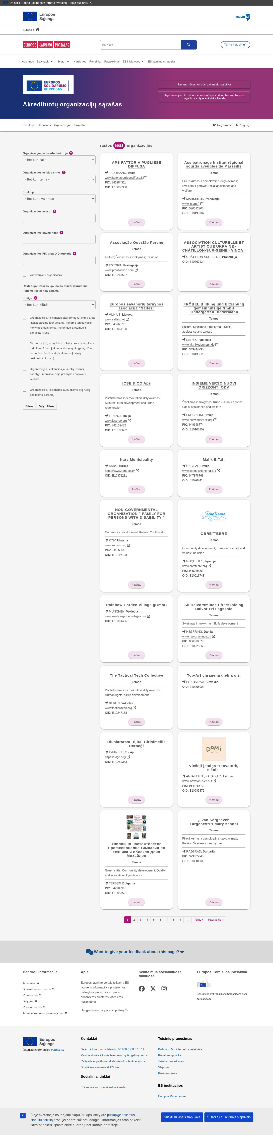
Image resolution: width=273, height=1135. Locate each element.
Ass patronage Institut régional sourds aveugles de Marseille (213, 165)
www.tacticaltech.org (118, 708)
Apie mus (29, 983)
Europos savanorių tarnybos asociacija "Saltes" (136, 306)
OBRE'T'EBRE (214, 534)
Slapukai (163, 1067)
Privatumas (30, 995)
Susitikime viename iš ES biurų (101, 1067)
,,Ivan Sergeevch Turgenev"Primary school (214, 822)
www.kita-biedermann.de (198, 344)
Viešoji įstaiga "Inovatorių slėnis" (214, 768)
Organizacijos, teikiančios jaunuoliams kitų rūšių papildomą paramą (60, 390)
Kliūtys (27, 298)
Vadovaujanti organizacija (46, 275)
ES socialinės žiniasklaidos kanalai (103, 1087)
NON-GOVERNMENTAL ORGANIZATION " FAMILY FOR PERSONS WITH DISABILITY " (136, 514)
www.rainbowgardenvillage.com (125, 616)
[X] (154, 988)
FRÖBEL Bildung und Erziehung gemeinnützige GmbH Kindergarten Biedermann (213, 308)
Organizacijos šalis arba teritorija (45, 153)
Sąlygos (28, 1001)
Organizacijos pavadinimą (40, 232)
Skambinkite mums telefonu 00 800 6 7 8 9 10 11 (112, 1049)
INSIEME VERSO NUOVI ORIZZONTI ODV (214, 385)
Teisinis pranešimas (175, 1039)
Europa (27, 29)
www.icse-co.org (116, 420)
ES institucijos (170, 1085)
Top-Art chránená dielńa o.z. (214, 675)
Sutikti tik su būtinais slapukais (229, 1117)
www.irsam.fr (190, 203)
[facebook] (142, 988)
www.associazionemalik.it (199, 470)
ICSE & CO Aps (136, 383)
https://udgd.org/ (115, 757)
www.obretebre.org (194, 566)
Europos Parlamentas (172, 1096)
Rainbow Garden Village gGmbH (136, 605)
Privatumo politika (169, 1055)
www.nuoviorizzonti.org (197, 419)
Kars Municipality (136, 460)
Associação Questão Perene (136, 243)
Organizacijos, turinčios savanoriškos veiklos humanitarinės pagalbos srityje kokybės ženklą (204, 96)
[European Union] (39, 1045)
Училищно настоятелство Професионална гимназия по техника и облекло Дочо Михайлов (136, 850)
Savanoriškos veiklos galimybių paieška (204, 84)
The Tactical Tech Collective (136, 675)
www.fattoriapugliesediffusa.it (123, 177)
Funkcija (29, 192)
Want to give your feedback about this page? (136, 952)
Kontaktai (89, 1039)
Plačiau (136, 222)
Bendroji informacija (40, 972)
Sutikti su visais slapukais (182, 1117)
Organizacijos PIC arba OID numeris (47, 253)
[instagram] (164, 988)
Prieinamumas (32, 1007)
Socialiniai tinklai (95, 1076)
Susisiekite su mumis (37, 989)
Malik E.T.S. (214, 460)
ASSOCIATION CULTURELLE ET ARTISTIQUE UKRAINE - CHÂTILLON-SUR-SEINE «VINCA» (213, 247)
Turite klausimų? (235, 44)
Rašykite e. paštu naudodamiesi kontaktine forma (113, 1061)
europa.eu (57, 1049)
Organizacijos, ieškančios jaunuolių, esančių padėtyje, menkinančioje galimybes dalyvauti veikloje (58, 369)
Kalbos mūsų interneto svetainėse (180, 1049)
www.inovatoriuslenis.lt (197, 781)
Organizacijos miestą (37, 211)
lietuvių (242, 16)
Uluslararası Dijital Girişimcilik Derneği (136, 744)
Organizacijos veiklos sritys (42, 172)
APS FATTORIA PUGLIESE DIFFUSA (136, 165)
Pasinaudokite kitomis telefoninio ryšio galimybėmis (114, 1055)
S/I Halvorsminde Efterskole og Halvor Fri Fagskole (213, 607)
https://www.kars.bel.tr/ (120, 470)
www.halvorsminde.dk (196, 636)
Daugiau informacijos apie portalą (102, 1010)
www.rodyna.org (115, 545)
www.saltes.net (115, 319)
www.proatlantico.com (119, 270)
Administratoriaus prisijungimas (43, 1013)
